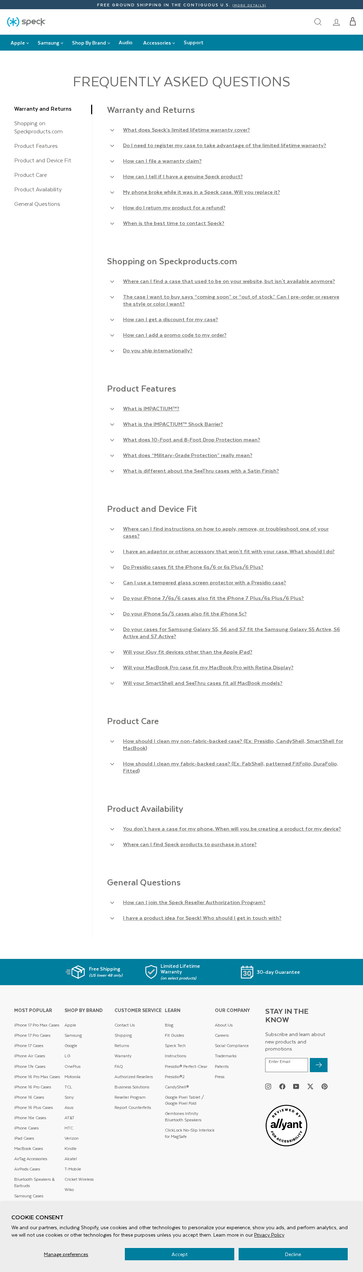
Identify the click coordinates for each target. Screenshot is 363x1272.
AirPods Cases (27, 1169)
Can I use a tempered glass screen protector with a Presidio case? (204, 582)
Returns (122, 1045)
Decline (293, 1254)
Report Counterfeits (133, 1107)
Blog (169, 1025)
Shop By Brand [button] (89, 43)
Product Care (30, 174)
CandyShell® (177, 1086)
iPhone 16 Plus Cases (33, 1107)
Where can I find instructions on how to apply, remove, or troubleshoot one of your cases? (226, 532)
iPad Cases (24, 1138)
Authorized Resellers (134, 1076)
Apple (70, 1025)
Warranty (123, 1055)
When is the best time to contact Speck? (173, 222)
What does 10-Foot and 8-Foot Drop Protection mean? (191, 439)
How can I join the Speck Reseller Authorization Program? (194, 902)
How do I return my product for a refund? (174, 207)
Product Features (36, 145)
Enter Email (279, 1061)
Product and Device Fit (42, 160)
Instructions (175, 1055)
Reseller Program (130, 1097)
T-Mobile (73, 1169)
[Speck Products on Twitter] (310, 1086)
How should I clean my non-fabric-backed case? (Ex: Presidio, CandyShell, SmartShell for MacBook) (233, 744)
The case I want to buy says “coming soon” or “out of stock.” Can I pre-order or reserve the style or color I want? (231, 300)
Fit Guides (174, 1035)
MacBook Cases (28, 1148)
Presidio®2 (175, 1076)
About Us (224, 1025)
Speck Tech (175, 1045)
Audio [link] (126, 42)
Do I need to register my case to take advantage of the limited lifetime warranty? (224, 145)
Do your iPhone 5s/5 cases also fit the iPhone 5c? (185, 613)
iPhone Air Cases (29, 1055)
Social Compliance (232, 1045)
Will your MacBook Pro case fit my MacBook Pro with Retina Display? (208, 667)
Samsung (73, 1035)
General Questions (37, 203)
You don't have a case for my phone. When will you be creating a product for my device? (232, 828)
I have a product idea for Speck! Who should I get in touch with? (202, 917)
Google (71, 1045)
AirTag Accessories (30, 1158)
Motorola (72, 1076)
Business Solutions (132, 1086)
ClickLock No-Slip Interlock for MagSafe (189, 1133)
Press (219, 1076)
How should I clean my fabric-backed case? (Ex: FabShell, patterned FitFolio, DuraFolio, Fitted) (230, 767)
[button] (353, 21)
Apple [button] (18, 43)
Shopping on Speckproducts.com (38, 126)
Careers (222, 1035)
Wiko (69, 1189)
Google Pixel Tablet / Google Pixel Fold (184, 1100)
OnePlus (72, 1066)
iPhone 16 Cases (29, 1097)
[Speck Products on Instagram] (268, 1086)
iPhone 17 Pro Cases (32, 1035)
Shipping (123, 1035)
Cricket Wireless (79, 1179)
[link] (336, 21)
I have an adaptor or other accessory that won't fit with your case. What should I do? (229, 551)
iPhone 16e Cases (30, 1117)
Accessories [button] (157, 43)
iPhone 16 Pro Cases (32, 1086)
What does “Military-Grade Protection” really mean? (187, 454)
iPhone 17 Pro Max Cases (36, 1025)
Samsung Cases (28, 1195)
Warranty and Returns (43, 108)
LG (67, 1055)
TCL (68, 1086)
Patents (222, 1066)
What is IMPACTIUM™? (151, 408)
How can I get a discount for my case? (170, 319)
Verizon (72, 1138)
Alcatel (71, 1158)
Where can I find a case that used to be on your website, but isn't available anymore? (229, 280)
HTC (69, 1127)
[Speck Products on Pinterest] (325, 1086)
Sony (69, 1097)
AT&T (69, 1117)
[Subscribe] (319, 1065)
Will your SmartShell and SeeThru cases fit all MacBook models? (203, 682)
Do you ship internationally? (157, 350)
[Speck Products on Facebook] (282, 1086)
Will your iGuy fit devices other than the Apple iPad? (187, 651)
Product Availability (38, 189)
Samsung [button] (48, 43)
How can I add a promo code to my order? (175, 334)
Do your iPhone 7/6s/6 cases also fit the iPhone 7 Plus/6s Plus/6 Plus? (213, 597)
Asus (69, 1107)
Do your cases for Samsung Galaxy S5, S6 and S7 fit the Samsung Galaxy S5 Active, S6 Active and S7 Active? (231, 632)
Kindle (71, 1148)
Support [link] (193, 42)
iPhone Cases (26, 1127)
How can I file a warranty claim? (162, 160)
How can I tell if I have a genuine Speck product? (183, 176)
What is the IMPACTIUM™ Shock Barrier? (173, 423)
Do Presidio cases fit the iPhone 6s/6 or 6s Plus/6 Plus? (193, 566)
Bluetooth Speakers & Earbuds (34, 1182)
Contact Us (125, 1025)
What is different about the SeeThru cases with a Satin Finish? (201, 470)
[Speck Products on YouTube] (296, 1086)
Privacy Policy (269, 1235)
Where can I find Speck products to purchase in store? (190, 844)
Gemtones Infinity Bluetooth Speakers (183, 1116)
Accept (180, 1254)
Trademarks (225, 1055)
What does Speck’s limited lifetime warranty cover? (186, 129)
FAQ (119, 1066)
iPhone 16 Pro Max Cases (37, 1076)
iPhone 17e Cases (29, 1066)
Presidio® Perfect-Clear (186, 1066)
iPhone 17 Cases (28, 1045)
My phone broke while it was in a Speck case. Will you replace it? (201, 191)
